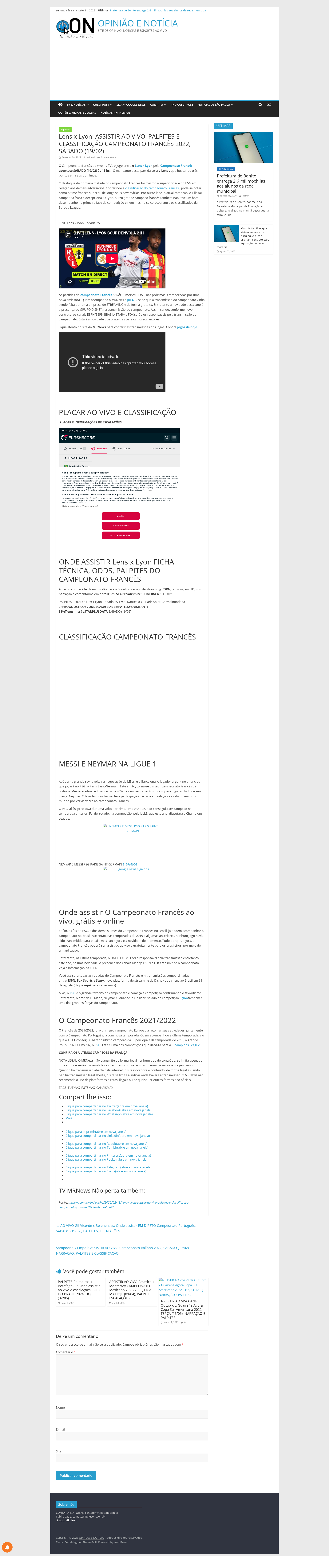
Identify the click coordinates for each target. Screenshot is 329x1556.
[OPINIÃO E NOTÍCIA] (60, 105)
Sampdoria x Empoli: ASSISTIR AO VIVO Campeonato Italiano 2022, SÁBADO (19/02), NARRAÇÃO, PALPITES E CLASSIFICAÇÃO (123, 1250)
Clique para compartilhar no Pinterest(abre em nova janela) (108, 1155)
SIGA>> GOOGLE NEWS (131, 104)
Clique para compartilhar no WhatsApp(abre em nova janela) (109, 1114)
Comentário (66, 1352)
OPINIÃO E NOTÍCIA (138, 23)
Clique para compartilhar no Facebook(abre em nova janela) (108, 1110)
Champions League (186, 1045)
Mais (68, 1118)
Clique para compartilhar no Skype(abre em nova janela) (105, 1171)
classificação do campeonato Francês (152, 188)
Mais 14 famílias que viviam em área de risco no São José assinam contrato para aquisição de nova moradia (243, 238)
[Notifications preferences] (7, 1547)
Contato (156, 104)
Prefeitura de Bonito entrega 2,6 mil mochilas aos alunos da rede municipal (241, 183)
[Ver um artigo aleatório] (269, 105)
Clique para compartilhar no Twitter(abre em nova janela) (106, 1106)
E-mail (60, 1429)
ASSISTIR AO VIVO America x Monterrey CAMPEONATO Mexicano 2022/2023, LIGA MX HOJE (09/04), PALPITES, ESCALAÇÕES (131, 1289)
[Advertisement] (164, 71)
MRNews (71, 1520)
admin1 (91, 157)
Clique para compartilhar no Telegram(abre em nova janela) (108, 1167)
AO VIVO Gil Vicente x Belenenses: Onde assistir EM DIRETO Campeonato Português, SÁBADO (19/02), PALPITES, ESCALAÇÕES (126, 1228)
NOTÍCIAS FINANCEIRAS (115, 112)
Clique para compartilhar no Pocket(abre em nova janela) (106, 1159)
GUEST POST (101, 104)
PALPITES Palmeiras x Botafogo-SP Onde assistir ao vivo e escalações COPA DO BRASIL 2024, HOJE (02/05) (79, 1289)
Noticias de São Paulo (214, 104)
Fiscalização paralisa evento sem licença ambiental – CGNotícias (151, 9)
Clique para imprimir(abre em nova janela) (95, 1132)
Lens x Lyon (144, 166)
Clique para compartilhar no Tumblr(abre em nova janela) (106, 1147)
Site (58, 1451)
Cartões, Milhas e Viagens (77, 112)
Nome (60, 1407)
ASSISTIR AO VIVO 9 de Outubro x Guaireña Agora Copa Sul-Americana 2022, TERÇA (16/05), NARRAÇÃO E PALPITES (183, 1309)
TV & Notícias (76, 104)
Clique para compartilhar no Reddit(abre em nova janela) (106, 1144)
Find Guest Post (181, 104)
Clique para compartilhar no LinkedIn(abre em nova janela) (107, 1136)
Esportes (65, 129)
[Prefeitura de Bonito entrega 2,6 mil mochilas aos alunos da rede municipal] (243, 134)
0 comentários (108, 157)
